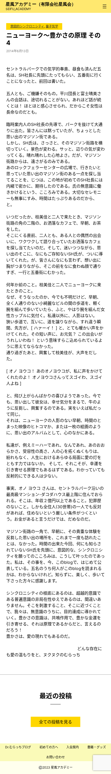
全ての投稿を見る (55, 721)
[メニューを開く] (104, 6)
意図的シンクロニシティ (27, 26)
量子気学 (52, 26)
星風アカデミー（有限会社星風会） (41, 4)
